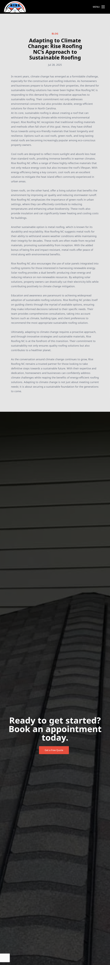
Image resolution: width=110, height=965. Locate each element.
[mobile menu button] (103, 6)
